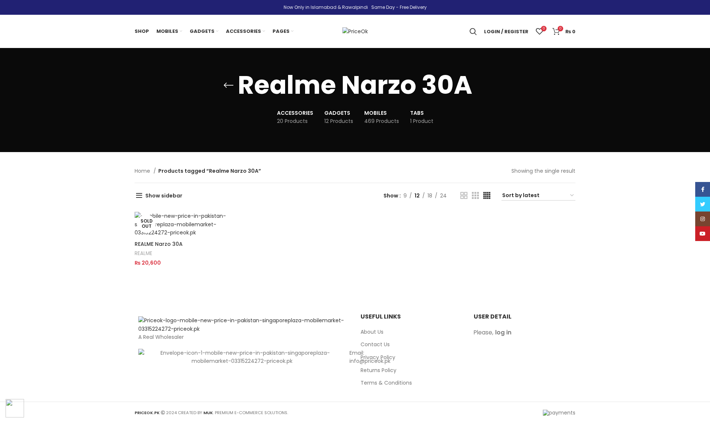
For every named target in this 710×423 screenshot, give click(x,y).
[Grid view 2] (463, 195)
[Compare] (233, 224)
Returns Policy (378, 370)
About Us (372, 332)
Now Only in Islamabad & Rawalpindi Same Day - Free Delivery (355, 7)
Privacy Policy (378, 357)
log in (503, 332)
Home (143, 171)
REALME (143, 253)
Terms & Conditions (386, 382)
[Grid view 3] (475, 195)
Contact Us (375, 344)
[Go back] (228, 85)
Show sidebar (163, 195)
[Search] (473, 31)
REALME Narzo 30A (159, 244)
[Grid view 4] (486, 195)
